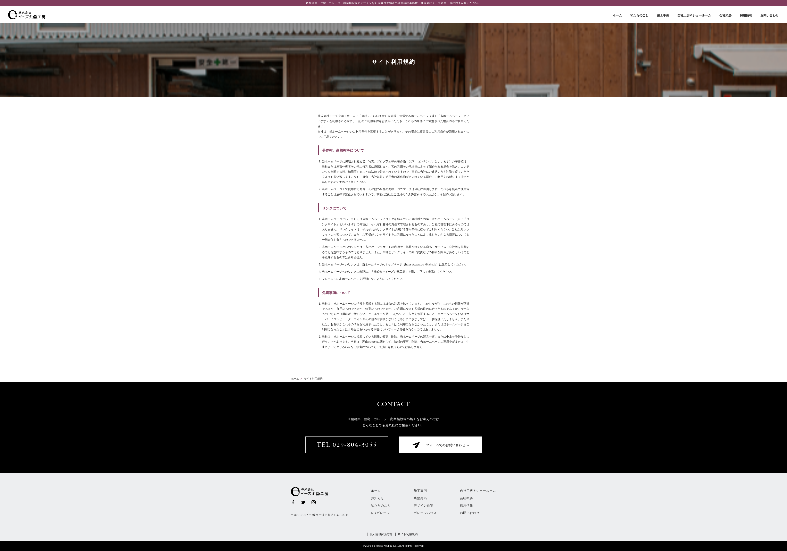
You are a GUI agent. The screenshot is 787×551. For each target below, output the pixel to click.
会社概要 (725, 15)
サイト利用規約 (408, 534)
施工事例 (663, 15)
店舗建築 (420, 498)
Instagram (314, 502)
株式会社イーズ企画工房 (27, 14)
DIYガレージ (380, 513)
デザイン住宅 (423, 505)
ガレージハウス (425, 513)
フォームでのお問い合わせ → (448, 445)
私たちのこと (639, 15)
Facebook (293, 502)
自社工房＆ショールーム (694, 15)
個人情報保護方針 (381, 534)
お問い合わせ (769, 15)
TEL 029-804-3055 (347, 445)
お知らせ (377, 498)
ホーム (617, 15)
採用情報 (746, 15)
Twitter (303, 502)
